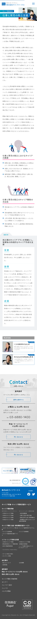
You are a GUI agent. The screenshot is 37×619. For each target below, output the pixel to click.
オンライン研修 (7, 556)
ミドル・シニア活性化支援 (10, 539)
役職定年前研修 (23, 544)
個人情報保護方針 (15, 480)
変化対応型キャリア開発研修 (10, 544)
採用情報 (5, 564)
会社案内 (5, 560)
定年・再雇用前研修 (8, 546)
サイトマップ (16, 483)
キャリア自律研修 (7, 531)
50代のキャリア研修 (8, 519)
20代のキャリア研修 (8, 513)
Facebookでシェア (29, 494)
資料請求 (5, 569)
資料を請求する (18, 400)
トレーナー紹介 (7, 585)
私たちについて (7, 562)
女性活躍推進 (23, 513)
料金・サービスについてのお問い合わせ (15, 572)
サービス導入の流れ (8, 554)
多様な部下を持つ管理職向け (27, 517)
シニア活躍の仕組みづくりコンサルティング (25, 546)
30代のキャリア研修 (8, 515)
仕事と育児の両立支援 (26, 515)
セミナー (5, 582)
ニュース (5, 588)
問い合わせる (18, 437)
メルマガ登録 (6, 591)
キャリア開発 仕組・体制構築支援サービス (16, 525)
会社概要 (21, 562)
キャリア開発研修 (8, 509)
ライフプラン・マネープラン (10, 549)
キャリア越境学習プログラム (26, 528)
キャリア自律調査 (24, 531)
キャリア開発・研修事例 (9, 579)
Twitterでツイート (34, 494)
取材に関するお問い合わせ (11, 574)
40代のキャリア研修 (8, 517)
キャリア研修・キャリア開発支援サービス (16, 504)
